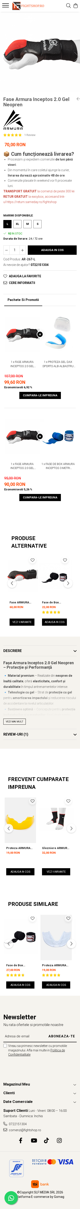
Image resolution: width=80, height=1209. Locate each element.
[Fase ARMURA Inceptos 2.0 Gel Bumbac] (22, 576)
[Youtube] (34, 1141)
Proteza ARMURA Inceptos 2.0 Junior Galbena (19, 848)
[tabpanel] (40, 52)
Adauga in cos (52, 250)
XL (17, 224)
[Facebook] (21, 1141)
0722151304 (17, 1124)
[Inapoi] (76, 99)
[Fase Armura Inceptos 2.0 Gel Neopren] (40, 52)
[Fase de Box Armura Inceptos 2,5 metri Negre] (54, 576)
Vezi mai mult (14, 721)
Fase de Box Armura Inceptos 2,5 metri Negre (54, 602)
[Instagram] (59, 1141)
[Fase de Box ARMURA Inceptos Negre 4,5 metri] (20, 936)
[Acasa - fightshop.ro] (27, 6)
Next (76, 56)
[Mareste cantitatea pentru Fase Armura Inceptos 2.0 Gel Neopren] (23, 250)
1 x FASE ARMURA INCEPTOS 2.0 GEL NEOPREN (22, 364)
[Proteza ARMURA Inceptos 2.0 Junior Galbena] (20, 819)
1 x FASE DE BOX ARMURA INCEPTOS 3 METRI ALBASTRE (58, 466)
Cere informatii (22, 283)
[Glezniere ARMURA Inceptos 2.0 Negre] (56, 819)
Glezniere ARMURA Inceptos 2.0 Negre (55, 848)
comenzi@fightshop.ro (24, 1130)
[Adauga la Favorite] (32, 559)
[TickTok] (46, 1141)
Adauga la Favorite (25, 276)
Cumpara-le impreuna (40, 395)
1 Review (30, 135)
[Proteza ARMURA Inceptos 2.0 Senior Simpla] (56, 936)
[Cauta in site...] (68, 6)
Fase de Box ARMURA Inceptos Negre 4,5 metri (18, 965)
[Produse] (6, 6)
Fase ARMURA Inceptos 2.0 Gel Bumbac (21, 602)
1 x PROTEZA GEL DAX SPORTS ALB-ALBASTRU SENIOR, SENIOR (58, 364)
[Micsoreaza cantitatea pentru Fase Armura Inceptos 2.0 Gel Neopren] (6, 250)
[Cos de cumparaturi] (75, 6)
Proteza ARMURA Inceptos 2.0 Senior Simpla (55, 965)
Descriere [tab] (12, 651)
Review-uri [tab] (15, 734)
